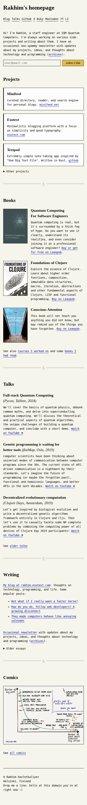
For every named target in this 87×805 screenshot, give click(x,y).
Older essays (16, 648)
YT (62, 19)
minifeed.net (49, 104)
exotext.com (16, 134)
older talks (19, 546)
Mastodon (51, 19)
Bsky (40, 19)
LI (67, 19)
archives (55, 54)
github (73, 160)
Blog (6, 19)
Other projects (17, 171)
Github (26, 19)
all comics (18, 753)
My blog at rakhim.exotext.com (26, 585)
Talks (16, 19)
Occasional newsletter (20, 632)
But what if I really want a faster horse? (44, 601)
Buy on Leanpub (63, 299)
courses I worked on (33, 351)
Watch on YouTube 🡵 (60, 486)
